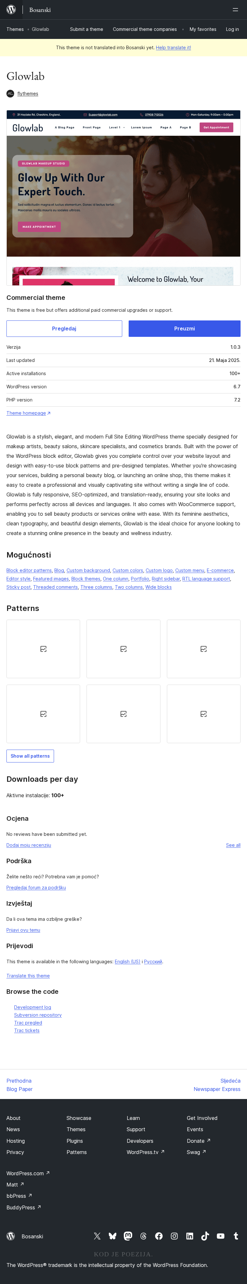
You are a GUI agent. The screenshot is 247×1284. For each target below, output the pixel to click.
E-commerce (220, 570)
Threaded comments (55, 587)
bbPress (19, 1196)
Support (136, 1129)
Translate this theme (28, 975)
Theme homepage (26, 413)
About (13, 1118)
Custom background (88, 570)
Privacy (15, 1152)
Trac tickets (27, 1030)
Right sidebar (166, 578)
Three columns (96, 587)
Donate (199, 1141)
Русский (153, 961)
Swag (196, 1152)
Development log (32, 1007)
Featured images (51, 578)
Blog (59, 570)
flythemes (27, 93)
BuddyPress (23, 1207)
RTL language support (206, 578)
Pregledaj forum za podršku (36, 887)
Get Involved (202, 1118)
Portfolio (140, 578)
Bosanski (32, 1236)
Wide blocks (158, 587)
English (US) (128, 961)
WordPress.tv (146, 1152)
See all (233, 845)
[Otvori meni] (236, 9)
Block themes (85, 578)
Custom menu (189, 570)
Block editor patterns (29, 570)
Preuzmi (184, 328)
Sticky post (18, 587)
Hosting (15, 1141)
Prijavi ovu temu (23, 930)
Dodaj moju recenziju (28, 845)
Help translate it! (173, 47)
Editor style (18, 578)
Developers (140, 1141)
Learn (133, 1118)
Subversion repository (38, 1015)
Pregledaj (64, 328)
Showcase (79, 1118)
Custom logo (159, 570)
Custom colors (128, 570)
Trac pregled (28, 1022)
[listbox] (123, 681)
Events (195, 1129)
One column (115, 578)
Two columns (129, 587)
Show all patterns (30, 756)
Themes (15, 29)
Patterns (77, 1152)
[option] (43, 649)
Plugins (75, 1141)
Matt (15, 1184)
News (13, 1129)
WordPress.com (28, 1173)
